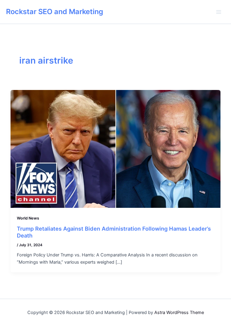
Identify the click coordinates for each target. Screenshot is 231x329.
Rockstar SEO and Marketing (54, 11)
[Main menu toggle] (218, 12)
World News (28, 218)
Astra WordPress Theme (179, 312)
